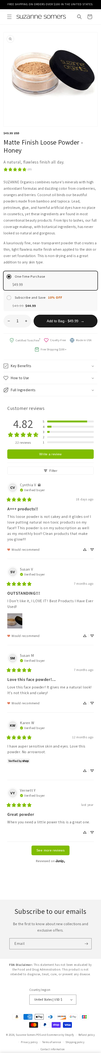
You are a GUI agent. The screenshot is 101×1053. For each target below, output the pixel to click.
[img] (39, 485)
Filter (53, 471)
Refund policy (86, 1034)
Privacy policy (29, 1042)
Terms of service (51, 1042)
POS (38, 1034)
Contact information (53, 1049)
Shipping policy (75, 1042)
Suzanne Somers (26, 1034)
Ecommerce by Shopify (60, 1034)
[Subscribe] (86, 943)
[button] (9, 17)
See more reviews (50, 850)
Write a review (50, 454)
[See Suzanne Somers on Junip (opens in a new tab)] (60, 861)
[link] (17, 169)
